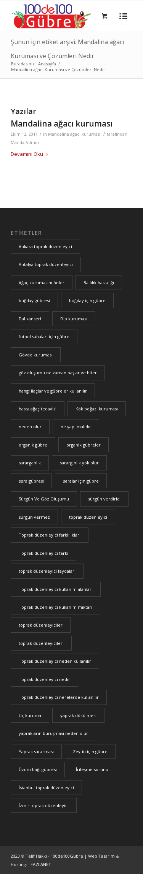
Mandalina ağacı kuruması (61, 123)
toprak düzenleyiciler (41, 625)
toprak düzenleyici (88, 517)
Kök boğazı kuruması (97, 409)
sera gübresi (31, 481)
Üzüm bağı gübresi (38, 769)
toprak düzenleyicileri (41, 643)
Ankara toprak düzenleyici (45, 246)
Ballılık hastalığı (99, 282)
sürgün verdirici (104, 499)
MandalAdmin (25, 142)
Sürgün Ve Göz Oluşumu (44, 499)
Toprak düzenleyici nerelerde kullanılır (59, 697)
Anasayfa (47, 63)
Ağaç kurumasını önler (41, 282)
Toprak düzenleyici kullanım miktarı (55, 607)
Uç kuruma (30, 715)
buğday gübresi (34, 300)
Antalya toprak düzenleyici (46, 264)
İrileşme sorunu (92, 769)
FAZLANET (39, 864)
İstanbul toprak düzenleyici (46, 787)
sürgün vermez (34, 517)
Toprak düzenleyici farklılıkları (49, 535)
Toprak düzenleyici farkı (43, 553)
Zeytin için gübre (90, 751)
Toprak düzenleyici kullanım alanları (56, 589)
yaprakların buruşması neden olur (53, 733)
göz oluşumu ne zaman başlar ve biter (58, 372)
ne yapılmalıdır (76, 426)
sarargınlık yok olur (79, 463)
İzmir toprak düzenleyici (44, 805)
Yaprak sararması (36, 751)
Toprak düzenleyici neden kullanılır (55, 661)
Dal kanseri (30, 318)
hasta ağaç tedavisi (37, 409)
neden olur (30, 426)
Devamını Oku (27, 153)
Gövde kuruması (36, 355)
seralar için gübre (81, 481)
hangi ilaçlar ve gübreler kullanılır (53, 391)
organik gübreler (83, 445)
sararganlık (30, 463)
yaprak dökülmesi (78, 715)
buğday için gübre (87, 300)
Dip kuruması (73, 318)
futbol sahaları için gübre (44, 336)
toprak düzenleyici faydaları (47, 571)
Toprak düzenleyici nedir (44, 679)
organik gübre (33, 445)
